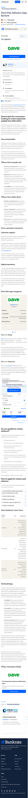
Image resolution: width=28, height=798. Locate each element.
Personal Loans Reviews (13, 704)
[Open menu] (25, 1)
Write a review (14, 691)
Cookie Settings (4, 781)
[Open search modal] (22, 1)
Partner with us (18, 769)
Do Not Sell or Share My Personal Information (10, 784)
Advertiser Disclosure (20, 24)
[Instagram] (7, 791)
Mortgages (3, 758)
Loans (2, 766)
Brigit (2, 338)
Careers (16, 763)
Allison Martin (11, 20)
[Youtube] (12, 791)
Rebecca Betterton (12, 22)
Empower (10, 365)
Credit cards (3, 763)
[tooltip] (20, 59)
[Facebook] (2, 791)
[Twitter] (4, 791)
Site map (17, 761)
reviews (3, 7)
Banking (2, 761)
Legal (2, 776)
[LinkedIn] (9, 791)
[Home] (6, 1)
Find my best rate (14, 56)
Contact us (17, 766)
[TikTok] (15, 791)
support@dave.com (6, 250)
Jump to (22, 36)
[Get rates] (14, 300)
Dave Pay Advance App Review (9, 8)
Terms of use (4, 787)
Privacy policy (4, 779)
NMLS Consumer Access (21, 745)
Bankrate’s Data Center (6, 769)
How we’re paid (18, 758)
